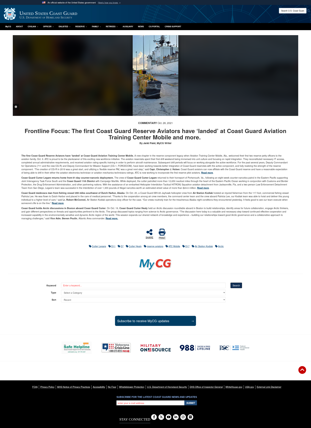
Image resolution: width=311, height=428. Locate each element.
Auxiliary (128, 26)
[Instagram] (183, 417)
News (141, 26)
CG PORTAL (154, 26)
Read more (207, 172)
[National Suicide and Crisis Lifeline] (195, 348)
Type (53, 292)
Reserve (80, 26)
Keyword (51, 285)
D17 (187, 246)
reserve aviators (155, 246)
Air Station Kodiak (204, 246)
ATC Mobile (174, 246)
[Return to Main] (302, 372)
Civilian (32, 26)
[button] (109, 2)
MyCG (8, 26)
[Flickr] (190, 417)
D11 (113, 246)
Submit (190, 403)
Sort (54, 299)
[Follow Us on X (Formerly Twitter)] (161, 417)
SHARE (149, 237)
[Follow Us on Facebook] (154, 417)
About (19, 26)
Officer (47, 26)
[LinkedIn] (176, 417)
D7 (122, 246)
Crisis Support (173, 26)
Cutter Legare (99, 246)
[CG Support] (155, 348)
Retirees (110, 26)
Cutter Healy (135, 246)
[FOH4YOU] (234, 347)
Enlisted (63, 26)
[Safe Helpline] (76, 347)
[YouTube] (168, 417)
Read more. (112, 218)
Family (95, 26)
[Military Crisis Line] (116, 348)
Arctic (221, 246)
